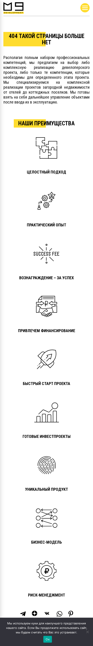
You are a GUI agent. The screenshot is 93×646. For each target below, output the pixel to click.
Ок (48, 639)
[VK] (47, 614)
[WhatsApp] (59, 614)
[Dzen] (35, 614)
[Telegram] (22, 614)
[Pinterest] (71, 614)
